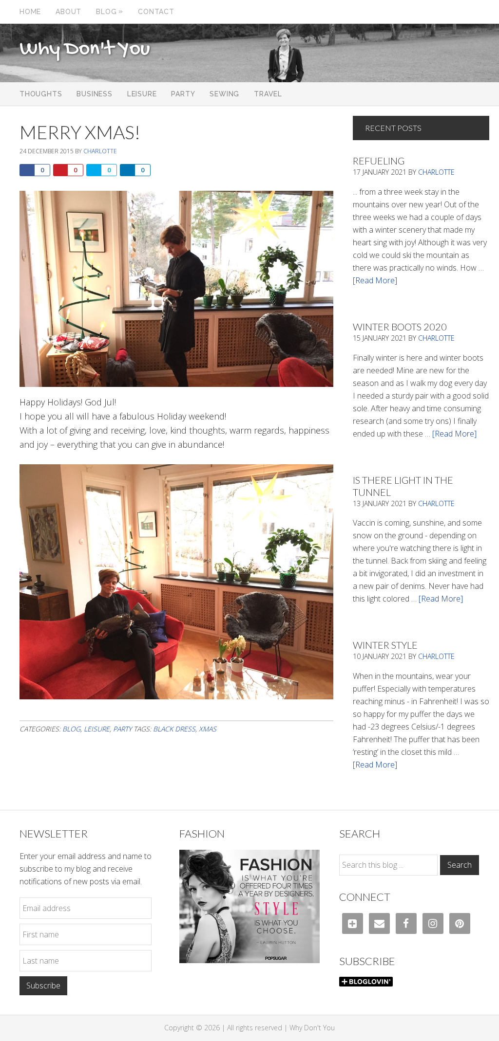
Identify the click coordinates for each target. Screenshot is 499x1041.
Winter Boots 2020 (400, 326)
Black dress (174, 728)
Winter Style (385, 645)
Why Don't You (84, 49)
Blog (71, 728)
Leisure (97, 728)
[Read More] (375, 280)
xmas (207, 728)
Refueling (378, 160)
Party (122, 728)
